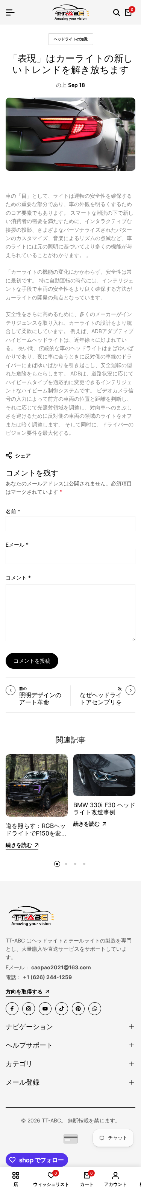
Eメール (17, 544)
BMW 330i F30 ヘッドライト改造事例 (104, 808)
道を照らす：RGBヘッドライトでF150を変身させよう (36, 833)
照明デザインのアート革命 (40, 698)
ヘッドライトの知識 (71, 39)
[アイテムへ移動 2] (66, 864)
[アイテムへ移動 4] (84, 864)
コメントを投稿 (32, 660)
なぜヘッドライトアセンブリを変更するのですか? (101, 706)
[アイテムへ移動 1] (57, 864)
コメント (18, 577)
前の (23, 688)
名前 (13, 511)
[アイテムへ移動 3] (75, 864)
